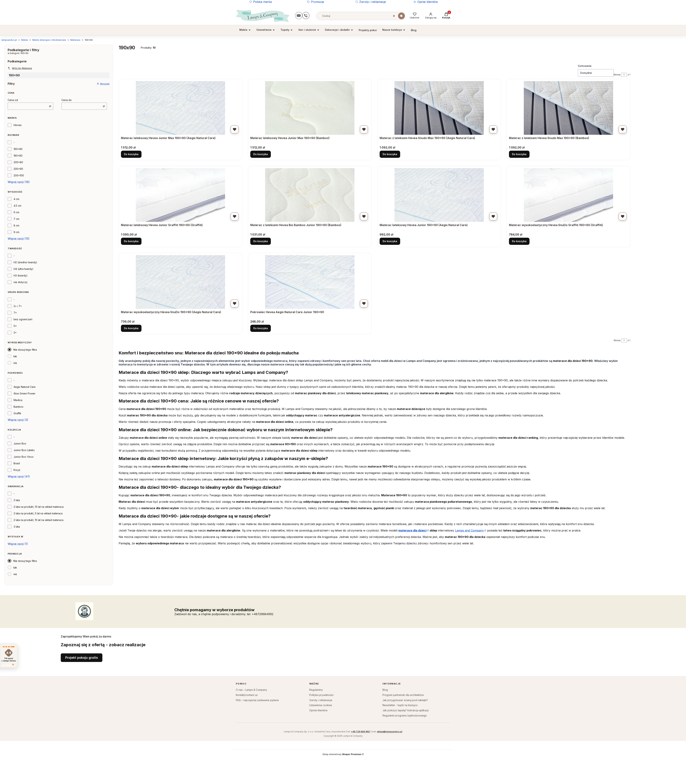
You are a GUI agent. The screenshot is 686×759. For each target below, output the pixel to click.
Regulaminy (316, 689)
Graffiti (17, 413)
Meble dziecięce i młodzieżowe (49, 40)
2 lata (17, 500)
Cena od (13, 100)
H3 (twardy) (21, 275)
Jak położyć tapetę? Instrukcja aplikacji (405, 710)
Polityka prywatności (321, 694)
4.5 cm (17, 205)
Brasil (17, 463)
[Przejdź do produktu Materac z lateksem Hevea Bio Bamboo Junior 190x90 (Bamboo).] (309, 195)
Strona (617, 74)
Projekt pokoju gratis (81, 657)
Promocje (317, 2)
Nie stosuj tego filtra (25, 349)
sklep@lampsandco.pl (389, 731)
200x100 (19, 175)
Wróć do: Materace (22, 68)
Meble (24, 40)
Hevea (17, 125)
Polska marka (262, 2)
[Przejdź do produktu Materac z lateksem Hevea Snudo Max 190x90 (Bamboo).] (568, 108)
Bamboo (18, 406)
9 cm (16, 232)
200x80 (18, 162)
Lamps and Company (469, 530)
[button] (401, 16)
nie (15, 362)
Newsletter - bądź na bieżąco (400, 705)
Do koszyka (131, 154)
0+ (15, 325)
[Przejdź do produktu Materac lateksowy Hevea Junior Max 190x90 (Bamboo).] (309, 108)
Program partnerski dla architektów (403, 694)
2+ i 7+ (18, 306)
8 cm (16, 225)
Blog (385, 689)
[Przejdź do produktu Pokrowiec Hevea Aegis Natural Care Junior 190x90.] (309, 282)
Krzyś (17, 469)
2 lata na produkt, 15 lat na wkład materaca (38, 519)
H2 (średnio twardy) (25, 262)
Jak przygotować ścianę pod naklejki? (405, 700)
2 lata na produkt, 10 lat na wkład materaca (39, 506)
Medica (18, 400)
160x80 (18, 148)
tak (15, 356)
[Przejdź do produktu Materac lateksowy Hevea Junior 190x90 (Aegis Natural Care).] (439, 195)
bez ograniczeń (23, 319)
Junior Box (20, 443)
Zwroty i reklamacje (372, 2)
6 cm (16, 212)
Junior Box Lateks (24, 450)
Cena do (66, 100)
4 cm (16, 199)
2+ (15, 332)
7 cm (16, 218)
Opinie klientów (427, 2)
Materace (75, 40)
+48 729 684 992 (360, 731)
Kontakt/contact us (247, 694)
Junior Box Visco (24, 456)
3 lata (17, 526)
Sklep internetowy (341, 754)
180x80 (18, 155)
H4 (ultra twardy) (23, 268)
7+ (15, 312)
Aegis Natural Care (25, 386)
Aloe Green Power (24, 393)
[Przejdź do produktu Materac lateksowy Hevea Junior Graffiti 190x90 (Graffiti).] (180, 195)
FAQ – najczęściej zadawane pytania (257, 700)
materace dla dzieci (412, 530)
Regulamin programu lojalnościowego (404, 715)
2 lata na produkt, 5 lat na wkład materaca (38, 513)
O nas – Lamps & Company (251, 689)
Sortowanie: (585, 65)
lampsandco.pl (9, 40)
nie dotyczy (21, 282)
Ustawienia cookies (320, 705)
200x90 (18, 168)
